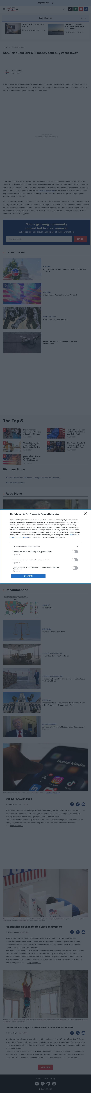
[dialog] (45, 547)
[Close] (86, 514)
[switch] (75, 551)
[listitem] (45, 546)
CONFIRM (28, 576)
